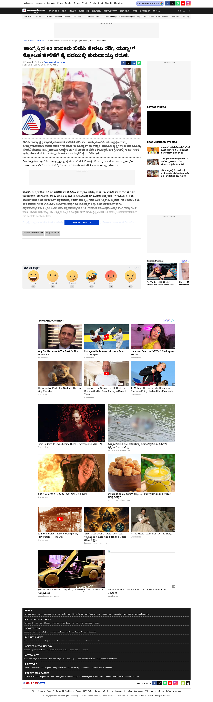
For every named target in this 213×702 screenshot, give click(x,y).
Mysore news (94, 614)
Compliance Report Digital (159, 691)
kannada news (30, 614)
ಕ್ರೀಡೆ (134, 11)
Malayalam (28, 3)
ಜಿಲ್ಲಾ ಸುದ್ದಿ (125, 11)
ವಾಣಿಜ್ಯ (156, 11)
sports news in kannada (34, 632)
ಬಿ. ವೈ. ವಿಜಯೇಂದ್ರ (52, 233)
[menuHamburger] (184, 11)
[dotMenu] (165, 11)
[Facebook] (167, 3)
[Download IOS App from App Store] (188, 683)
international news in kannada (135, 614)
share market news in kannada (61, 641)
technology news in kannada (36, 650)
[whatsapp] (177, 3)
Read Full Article (82, 222)
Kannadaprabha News (54, 62)
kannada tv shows (92, 623)
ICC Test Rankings (109, 17)
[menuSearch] (189, 11)
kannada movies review (55, 623)
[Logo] (34, 11)
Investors (177, 691)
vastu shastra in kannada (88, 659)
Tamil (84, 3)
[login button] (180, 11)
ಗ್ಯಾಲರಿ (72, 11)
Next (188, 16)
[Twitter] (172, 3)
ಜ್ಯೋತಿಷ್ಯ (96, 11)
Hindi (100, 3)
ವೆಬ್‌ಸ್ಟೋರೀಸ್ (110, 11)
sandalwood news (75, 623)
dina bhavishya (55, 659)
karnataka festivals (108, 659)
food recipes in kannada (59, 668)
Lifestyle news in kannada (35, 668)
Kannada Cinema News (34, 623)
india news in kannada (111, 614)
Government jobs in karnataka (90, 677)
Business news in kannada (35, 641)
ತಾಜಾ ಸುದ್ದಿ (54, 11)
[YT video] (183, 3)
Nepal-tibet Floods (145, 17)
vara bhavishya (69, 659)
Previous (184, 16)
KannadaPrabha (64, 3)
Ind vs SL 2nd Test (44, 17)
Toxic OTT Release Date (88, 17)
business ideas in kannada (88, 641)
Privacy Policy (75, 691)
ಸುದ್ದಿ (64, 11)
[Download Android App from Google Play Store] (183, 683)
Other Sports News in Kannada (82, 632)
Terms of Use (62, 691)
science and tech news (78, 650)
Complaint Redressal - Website (109, 691)
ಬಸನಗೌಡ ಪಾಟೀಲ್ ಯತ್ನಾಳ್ (33, 233)
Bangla (93, 3)
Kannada (51, 3)
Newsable (40, 3)
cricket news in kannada (57, 632)
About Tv (50, 691)
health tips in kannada (80, 668)
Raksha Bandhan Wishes (65, 17)
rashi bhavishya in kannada (35, 659)
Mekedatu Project (127, 17)
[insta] (188, 3)
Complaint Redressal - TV (135, 691)
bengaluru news (80, 614)
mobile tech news (58, 650)
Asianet (33, 683)
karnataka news (65, 614)
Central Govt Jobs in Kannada (118, 677)
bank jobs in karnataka (65, 677)
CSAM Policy (88, 691)
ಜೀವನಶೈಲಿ (145, 11)
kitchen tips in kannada (102, 668)
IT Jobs (135, 677)
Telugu (77, 3)
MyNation (118, 3)
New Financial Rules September (170, 17)
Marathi (108, 3)
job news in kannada (33, 677)
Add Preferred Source (148, 3)
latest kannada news (47, 614)
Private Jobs (48, 677)
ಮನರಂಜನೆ (84, 11)
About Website (38, 691)
